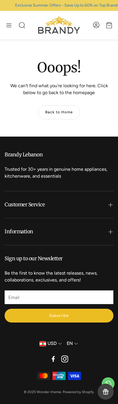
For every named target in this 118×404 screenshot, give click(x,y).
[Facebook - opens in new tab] (53, 359)
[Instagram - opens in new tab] (64, 359)
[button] (9, 25)
